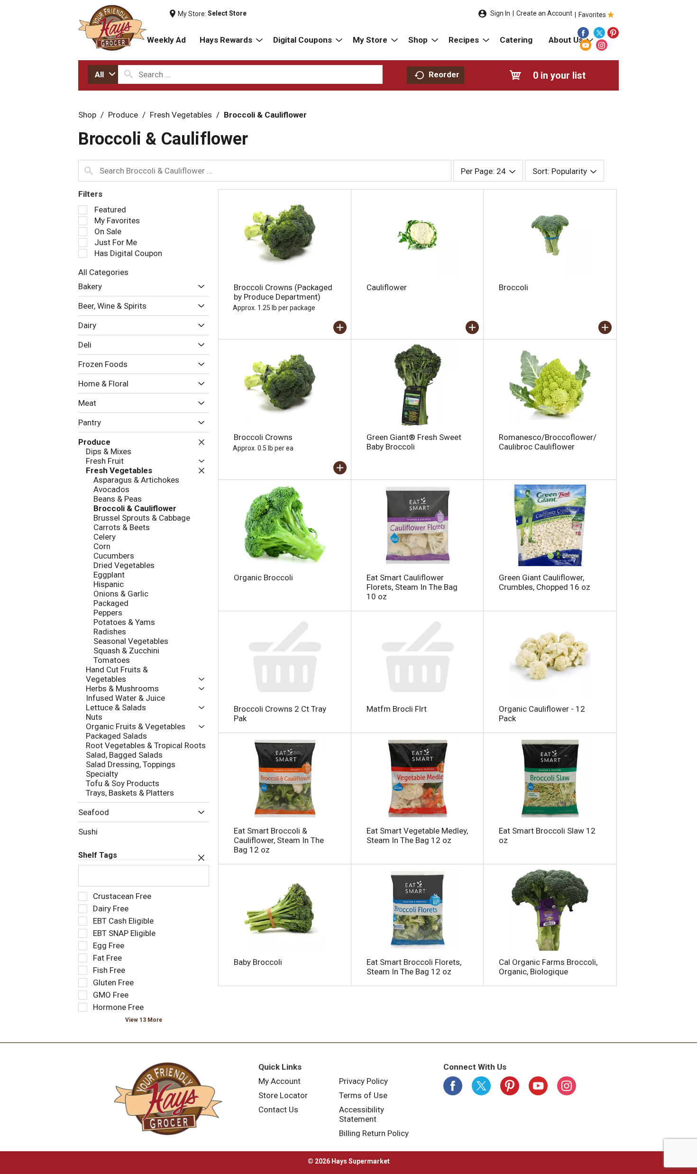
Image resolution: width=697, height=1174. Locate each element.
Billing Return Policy (374, 1133)
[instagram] (601, 45)
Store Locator (283, 1095)
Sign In (500, 13)
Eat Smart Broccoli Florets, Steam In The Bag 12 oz (414, 966)
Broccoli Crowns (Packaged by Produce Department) (283, 292)
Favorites (592, 14)
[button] (199, 287)
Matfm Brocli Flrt (397, 709)
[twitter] (599, 32)
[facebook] (583, 32)
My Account (279, 1081)
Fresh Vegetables (181, 114)
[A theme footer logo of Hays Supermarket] (168, 1098)
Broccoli (513, 287)
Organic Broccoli (263, 577)
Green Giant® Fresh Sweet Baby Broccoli (414, 441)
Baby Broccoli (258, 962)
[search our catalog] (128, 74)
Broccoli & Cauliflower (265, 114)
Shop (87, 114)
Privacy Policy (363, 1081)
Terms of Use (363, 1095)
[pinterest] (613, 32)
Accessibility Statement (361, 1114)
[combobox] (103, 74)
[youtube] (585, 45)
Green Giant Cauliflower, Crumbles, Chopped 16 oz (544, 582)
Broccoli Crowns (263, 437)
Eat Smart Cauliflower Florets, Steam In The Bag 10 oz (412, 587)
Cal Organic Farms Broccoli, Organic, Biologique (548, 966)
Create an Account (544, 13)
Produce (123, 114)
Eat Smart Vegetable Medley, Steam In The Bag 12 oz (417, 835)
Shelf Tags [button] (97, 855)
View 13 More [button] (143, 1020)
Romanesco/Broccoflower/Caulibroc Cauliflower (547, 441)
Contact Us (278, 1109)
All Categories (103, 272)
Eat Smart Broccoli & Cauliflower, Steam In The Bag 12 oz (279, 840)
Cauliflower (387, 287)
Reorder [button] (444, 74)
